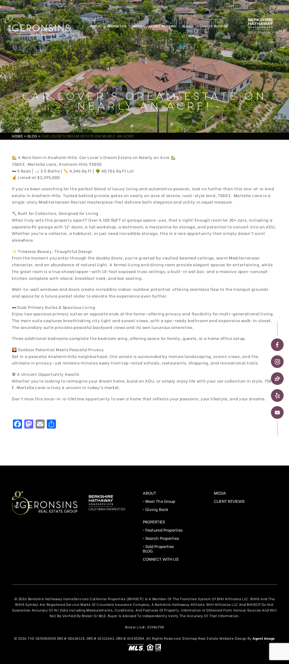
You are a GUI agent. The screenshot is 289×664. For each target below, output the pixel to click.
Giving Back (156, 509)
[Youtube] (277, 412)
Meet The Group (160, 501)
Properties (117, 26)
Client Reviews (162, 26)
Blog (186, 26)
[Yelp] (277, 395)
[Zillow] (277, 378)
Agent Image (264, 638)
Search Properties (162, 538)
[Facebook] (277, 344)
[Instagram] (277, 361)
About (95, 26)
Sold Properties (159, 546)
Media (138, 26)
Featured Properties (164, 530)
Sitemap (189, 638)
